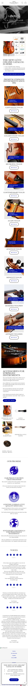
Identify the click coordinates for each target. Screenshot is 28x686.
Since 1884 (14, 657)
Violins (14, 651)
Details (14, 111)
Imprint (14, 662)
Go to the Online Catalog (14, 74)
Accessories (14, 653)
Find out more (9, 400)
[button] (24, 685)
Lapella (14, 655)
